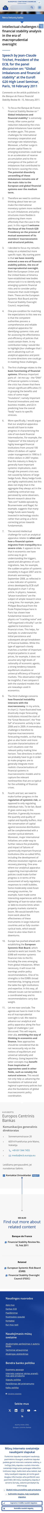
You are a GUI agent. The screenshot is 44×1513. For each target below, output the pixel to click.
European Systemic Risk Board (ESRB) (24, 1270)
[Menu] (39, 7)
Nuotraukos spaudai (15, 1317)
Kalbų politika (12, 1388)
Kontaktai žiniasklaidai (18, 1175)
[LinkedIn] (16, 1410)
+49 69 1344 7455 (21, 1150)
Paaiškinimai (12, 1313)
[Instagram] (22, 1410)
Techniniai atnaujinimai (17, 1350)
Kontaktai (10, 1321)
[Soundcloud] (35, 1410)
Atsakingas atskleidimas (17, 1354)
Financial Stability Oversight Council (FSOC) (24, 1277)
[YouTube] (28, 1410)
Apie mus (10, 1305)
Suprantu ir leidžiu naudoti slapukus (23, 1503)
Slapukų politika (13, 1380)
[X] (9, 1410)
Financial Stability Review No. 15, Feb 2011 (24, 1244)
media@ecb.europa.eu (23, 1156)
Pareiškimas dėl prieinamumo (20, 1384)
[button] (39, 2)
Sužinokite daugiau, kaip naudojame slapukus (23, 1495)
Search (32, 7)
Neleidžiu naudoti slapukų (23, 1508)
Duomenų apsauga (15, 1370)
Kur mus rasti (12, 1325)
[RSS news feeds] (22, 1416)
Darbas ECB (11, 1309)
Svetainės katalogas (14, 1394)
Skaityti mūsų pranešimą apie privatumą (23, 1490)
